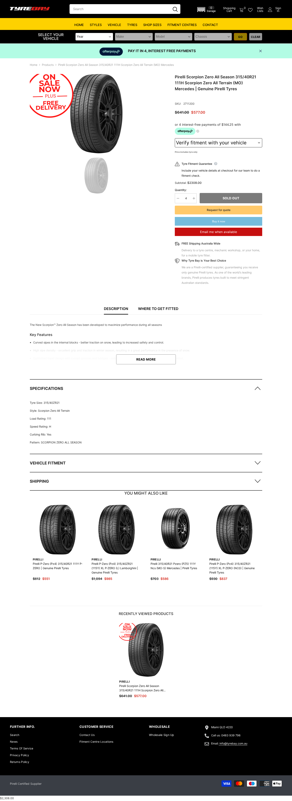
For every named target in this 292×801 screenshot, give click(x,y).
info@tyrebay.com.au (233, 743)
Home (33, 64)
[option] (96, 113)
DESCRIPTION (116, 309)
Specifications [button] (46, 388)
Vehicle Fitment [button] (48, 463)
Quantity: (181, 190)
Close (260, 51)
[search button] (175, 9)
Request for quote (218, 210)
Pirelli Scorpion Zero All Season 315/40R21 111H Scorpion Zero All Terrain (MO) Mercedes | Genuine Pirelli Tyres (144, 688)
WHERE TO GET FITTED (158, 309)
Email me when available (218, 232)
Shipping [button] (39, 481)
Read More (146, 359)
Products (48, 64)
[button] (207, 9)
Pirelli (38, 559)
